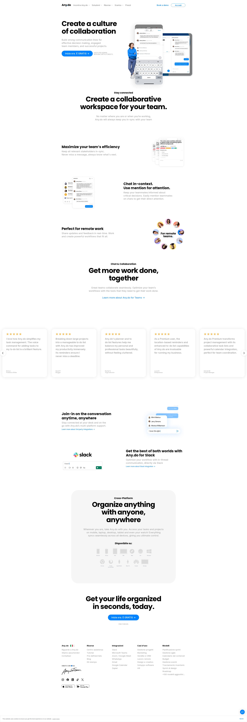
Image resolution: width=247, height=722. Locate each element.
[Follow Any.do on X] (82, 679)
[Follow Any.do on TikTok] (77, 679)
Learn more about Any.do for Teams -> (123, 297)
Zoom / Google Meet (121, 656)
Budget (165, 659)
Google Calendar (119, 665)
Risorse (107, 5)
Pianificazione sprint (171, 650)
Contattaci (66, 656)
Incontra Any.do (80, 5)
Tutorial (90, 653)
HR (138, 668)
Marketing (142, 653)
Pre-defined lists (94, 656)
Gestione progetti (145, 650)
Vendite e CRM (144, 656)
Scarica (118, 5)
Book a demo (163, 5)
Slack (114, 650)
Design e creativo (145, 662)
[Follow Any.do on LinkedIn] (72, 679)
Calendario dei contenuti (173, 656)
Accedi (178, 5)
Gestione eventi (169, 662)
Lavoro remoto (144, 659)
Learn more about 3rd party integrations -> (78, 429)
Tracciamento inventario (173, 665)
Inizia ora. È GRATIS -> (77, 53)
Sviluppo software (145, 665)
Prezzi (128, 5)
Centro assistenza (95, 650)
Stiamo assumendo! (71, 653)
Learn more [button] (56, 719)
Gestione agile (168, 653)
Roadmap (166, 671)
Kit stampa (92, 662)
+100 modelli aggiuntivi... (173, 674)
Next (244, 353)
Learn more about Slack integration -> (140, 466)
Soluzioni (96, 5)
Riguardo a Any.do (70, 650)
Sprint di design (169, 668)
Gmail (114, 662)
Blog (89, 659)
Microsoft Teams (119, 653)
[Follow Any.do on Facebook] (68, 679)
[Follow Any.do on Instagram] (63, 679)
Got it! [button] (241, 718)
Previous (3, 353)
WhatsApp (117, 659)
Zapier (115, 668)
